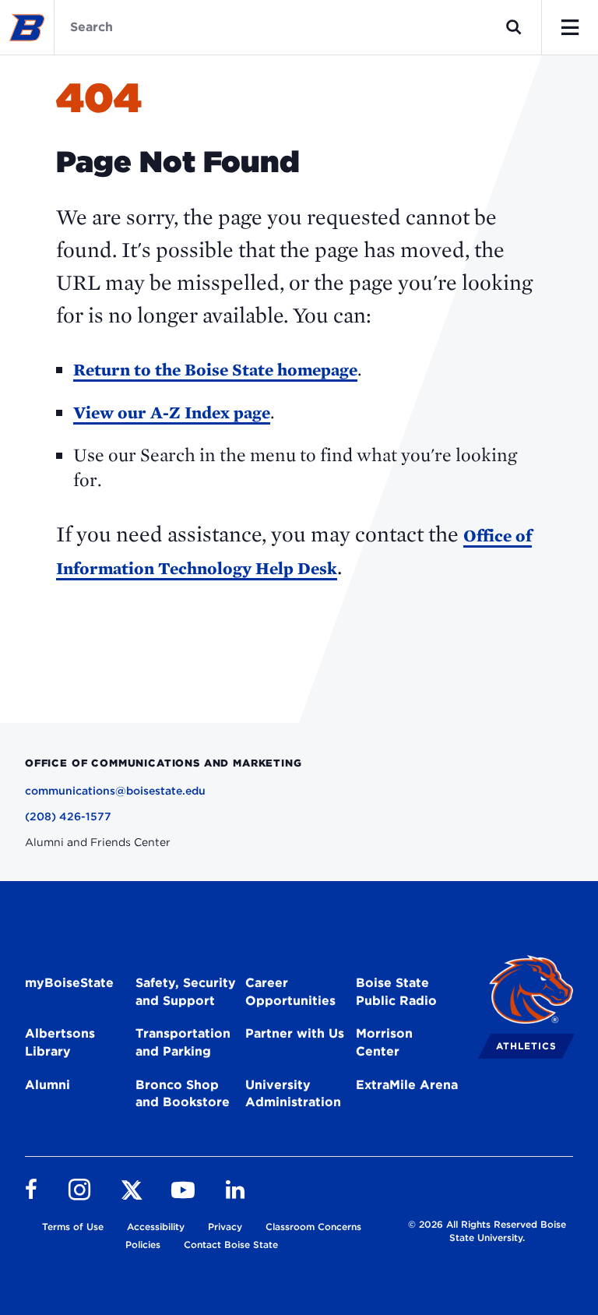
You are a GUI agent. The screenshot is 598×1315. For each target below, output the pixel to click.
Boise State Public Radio (396, 991)
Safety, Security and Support (185, 991)
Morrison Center (384, 1042)
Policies (142, 1244)
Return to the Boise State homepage (215, 369)
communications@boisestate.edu (115, 790)
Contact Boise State (231, 1244)
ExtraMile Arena (407, 1084)
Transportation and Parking (182, 1042)
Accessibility (156, 1226)
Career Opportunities (290, 991)
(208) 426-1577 (68, 816)
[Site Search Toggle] (514, 27)
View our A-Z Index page (171, 412)
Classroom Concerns (313, 1226)
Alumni (47, 1084)
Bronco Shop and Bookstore (182, 1093)
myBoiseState (69, 982)
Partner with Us (294, 1033)
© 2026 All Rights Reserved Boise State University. (487, 1230)
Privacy (225, 1226)
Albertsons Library (60, 1042)
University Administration (293, 1093)
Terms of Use (73, 1226)
